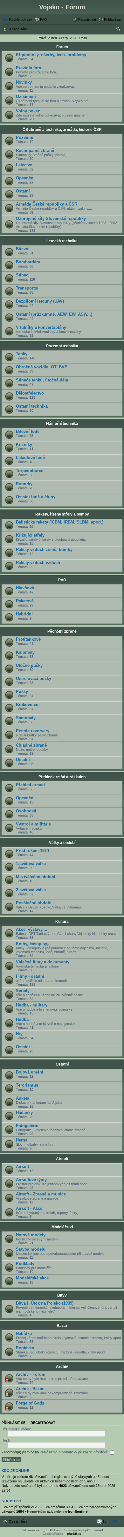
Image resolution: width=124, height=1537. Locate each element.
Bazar (62, 1325)
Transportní (27, 288)
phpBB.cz (74, 1533)
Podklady (25, 1263)
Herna (21, 1140)
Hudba (22, 1019)
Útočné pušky (29, 665)
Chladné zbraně (31, 745)
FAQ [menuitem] (43, 19)
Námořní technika (62, 423)
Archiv (62, 1366)
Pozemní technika (62, 346)
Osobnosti (26, 811)
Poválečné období (34, 902)
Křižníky (24, 444)
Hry (19, 1033)
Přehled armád (30, 784)
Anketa (22, 1098)
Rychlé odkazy (20, 19)
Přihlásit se (13, 1423)
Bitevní (23, 248)
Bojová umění (29, 1072)
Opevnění (25, 178)
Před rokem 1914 (32, 850)
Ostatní (23, 191)
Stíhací (23, 275)
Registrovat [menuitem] (87, 19)
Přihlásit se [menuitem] (112, 19)
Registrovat (43, 1423)
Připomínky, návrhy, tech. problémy (51, 54)
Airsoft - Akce (29, 1208)
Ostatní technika (32, 406)
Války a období (62, 842)
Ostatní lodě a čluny (35, 496)
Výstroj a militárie (33, 824)
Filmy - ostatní (30, 976)
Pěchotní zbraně (62, 631)
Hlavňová (25, 587)
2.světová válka (31, 889)
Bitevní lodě (27, 431)
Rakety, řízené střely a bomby (62, 514)
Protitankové (28, 639)
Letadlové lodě (30, 457)
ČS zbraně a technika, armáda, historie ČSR (62, 129)
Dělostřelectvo (30, 393)
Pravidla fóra (28, 67)
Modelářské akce (32, 1278)
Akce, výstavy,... (31, 929)
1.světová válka (31, 863)
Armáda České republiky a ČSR (46, 204)
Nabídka (24, 1333)
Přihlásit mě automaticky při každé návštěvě (74, 1452)
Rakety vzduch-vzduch (38, 562)
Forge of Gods (30, 1403)
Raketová (25, 601)
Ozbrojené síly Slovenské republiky (51, 218)
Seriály (23, 990)
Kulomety (25, 652)
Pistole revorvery (32, 730)
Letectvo (24, 164)
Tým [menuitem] (105, 1521)
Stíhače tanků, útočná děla (42, 380)
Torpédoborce (29, 470)
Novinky (24, 82)
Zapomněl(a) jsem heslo (20, 1452)
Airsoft (62, 1159)
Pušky (22, 691)
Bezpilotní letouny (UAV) (40, 301)
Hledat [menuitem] (118, 29)
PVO (62, 580)
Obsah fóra (18, 1521)
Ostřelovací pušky (33, 678)
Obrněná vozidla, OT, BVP (41, 367)
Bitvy (62, 1295)
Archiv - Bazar (30, 1388)
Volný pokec (28, 111)
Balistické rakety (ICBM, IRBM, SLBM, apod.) (59, 522)
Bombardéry (28, 262)
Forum (62, 47)
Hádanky (24, 1112)
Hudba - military (31, 1005)
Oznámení (26, 96)
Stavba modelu (30, 1249)
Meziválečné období (35, 876)
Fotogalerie (27, 1125)
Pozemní (24, 137)
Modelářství (62, 1227)
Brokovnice (27, 704)
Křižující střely (30, 535)
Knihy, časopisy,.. (33, 943)
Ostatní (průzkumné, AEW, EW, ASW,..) (54, 314)
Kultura (62, 921)
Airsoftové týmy (31, 1179)
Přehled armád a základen (62, 777)
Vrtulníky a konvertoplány (41, 327)
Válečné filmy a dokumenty (42, 962)
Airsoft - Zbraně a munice (41, 1194)
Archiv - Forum (30, 1374)
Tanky (21, 353)
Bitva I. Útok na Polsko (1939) (44, 1303)
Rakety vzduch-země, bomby (44, 549)
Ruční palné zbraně (35, 150)
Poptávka (25, 1347)
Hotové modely (30, 1234)
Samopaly (26, 717)
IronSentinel (78, 1511)
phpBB (46, 1530)
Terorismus (27, 1085)
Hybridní (24, 614)
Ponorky (24, 483)
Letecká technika (62, 241)
